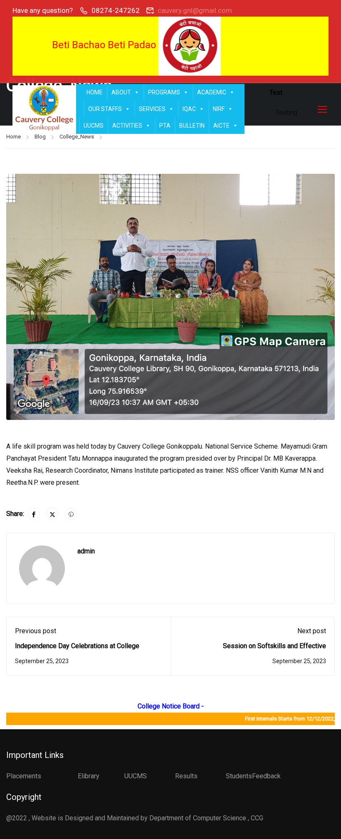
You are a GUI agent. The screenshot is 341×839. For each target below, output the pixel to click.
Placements (23, 776)
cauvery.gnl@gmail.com (195, 10)
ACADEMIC (211, 92)
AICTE (221, 125)
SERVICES (152, 109)
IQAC (189, 109)
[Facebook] (33, 514)
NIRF (219, 109)
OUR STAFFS (105, 109)
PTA (164, 125)
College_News (76, 136)
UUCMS (94, 125)
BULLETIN (192, 125)
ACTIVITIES (127, 125)
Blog (40, 136)
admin (86, 551)
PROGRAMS (164, 92)
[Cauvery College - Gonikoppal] (44, 109)
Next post (311, 631)
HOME (94, 92)
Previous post (35, 631)
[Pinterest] (71, 514)
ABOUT (121, 92)
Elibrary (88, 776)
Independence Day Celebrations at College (77, 646)
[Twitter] (52, 514)
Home (13, 136)
